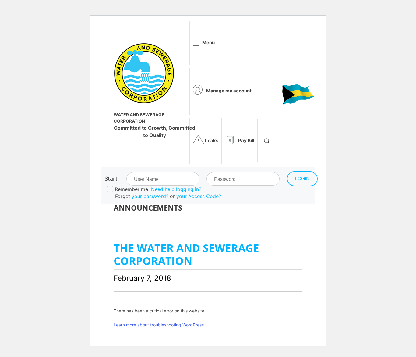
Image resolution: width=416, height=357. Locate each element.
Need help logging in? (176, 189)
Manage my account (229, 91)
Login (302, 178)
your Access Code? (198, 196)
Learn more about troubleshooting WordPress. (159, 324)
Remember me (131, 189)
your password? (150, 196)
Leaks (211, 140)
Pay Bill (246, 140)
